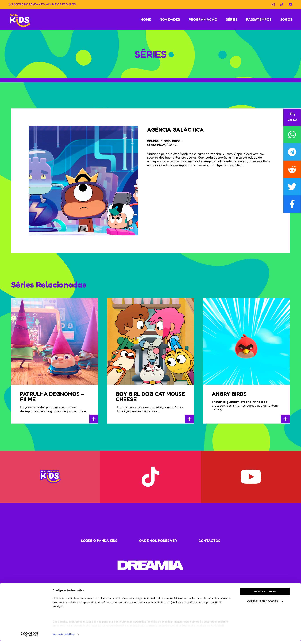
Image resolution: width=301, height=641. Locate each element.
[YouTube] (290, 4)
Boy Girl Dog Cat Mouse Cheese (150, 396)
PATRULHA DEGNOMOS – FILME (52, 396)
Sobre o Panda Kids (99, 541)
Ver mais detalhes (63, 634)
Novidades (170, 19)
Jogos (286, 19)
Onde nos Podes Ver (158, 541)
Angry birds (229, 393)
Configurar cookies (263, 601)
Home (146, 19)
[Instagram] (273, 4)
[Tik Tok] (282, 4)
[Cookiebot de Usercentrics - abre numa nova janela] (29, 634)
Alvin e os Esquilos (61, 4)
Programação (203, 19)
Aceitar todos (265, 591)
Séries (231, 19)
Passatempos (259, 19)
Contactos (209, 541)
